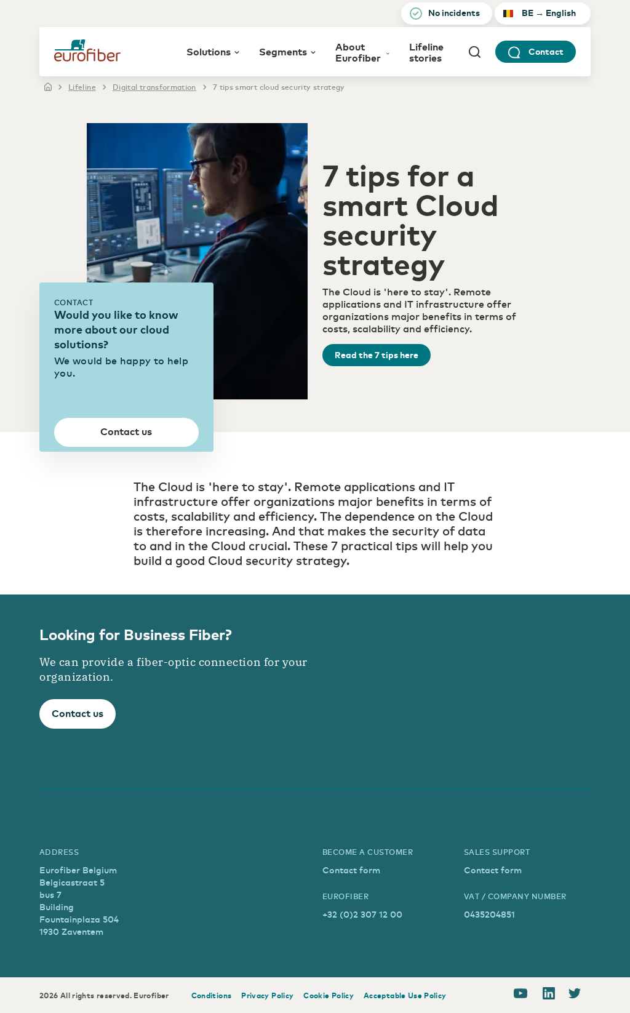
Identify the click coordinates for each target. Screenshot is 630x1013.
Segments (283, 51)
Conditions (211, 995)
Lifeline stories (426, 52)
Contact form (351, 870)
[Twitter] (574, 995)
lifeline (82, 87)
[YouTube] (520, 995)
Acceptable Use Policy (405, 995)
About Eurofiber (358, 52)
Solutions (208, 51)
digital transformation (154, 87)
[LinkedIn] (549, 995)
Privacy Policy (267, 995)
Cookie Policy (328, 995)
